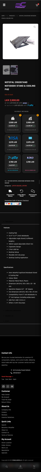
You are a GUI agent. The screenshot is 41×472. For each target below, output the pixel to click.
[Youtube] (12, 386)
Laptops (24, 186)
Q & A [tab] (7, 321)
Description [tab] (9, 221)
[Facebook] (3, 386)
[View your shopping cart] (37, 5)
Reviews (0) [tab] (9, 316)
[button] (4, 5)
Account (20, 468)
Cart (34, 468)
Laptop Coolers (16, 186)
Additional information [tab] (13, 311)
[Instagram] (8, 386)
